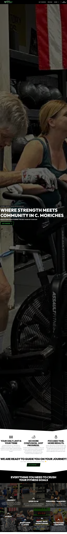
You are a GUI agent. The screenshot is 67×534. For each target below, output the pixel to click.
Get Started (42, 2)
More (55, 2)
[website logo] (8, 2)
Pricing (50, 2)
